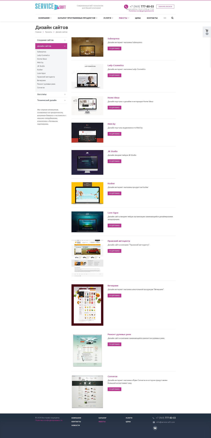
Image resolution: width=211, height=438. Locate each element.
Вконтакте (155, 428)
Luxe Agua (41, 73)
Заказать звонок (165, 6)
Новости (75, 425)
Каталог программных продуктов (77, 18)
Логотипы (42, 94)
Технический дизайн (47, 100)
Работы (123, 18)
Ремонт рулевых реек (46, 84)
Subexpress (41, 52)
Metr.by (40, 62)
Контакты (152, 18)
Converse (41, 88)
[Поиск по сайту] (172, 18)
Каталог (103, 418)
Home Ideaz (42, 59)
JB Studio (41, 66)
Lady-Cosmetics (43, 55)
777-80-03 (142, 6)
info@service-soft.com (165, 422)
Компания (44, 18)
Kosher (40, 70)
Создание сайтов (45, 40)
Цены (138, 18)
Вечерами (41, 80)
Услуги (107, 18)
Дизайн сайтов (44, 46)
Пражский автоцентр (46, 77)
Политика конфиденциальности (141, 11)
